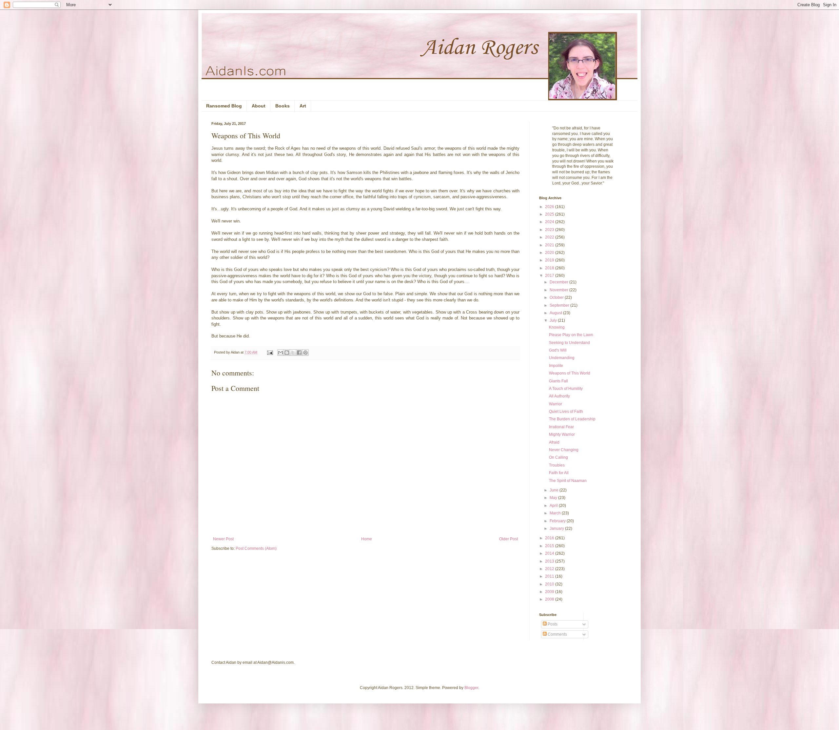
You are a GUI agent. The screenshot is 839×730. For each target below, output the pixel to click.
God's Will (558, 350)
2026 (550, 206)
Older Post (508, 539)
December (559, 282)
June (554, 490)
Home (366, 539)
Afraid (554, 442)
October (557, 297)
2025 (550, 214)
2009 (550, 591)
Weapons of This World (569, 373)
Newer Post (223, 539)
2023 (550, 229)
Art (303, 105)
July (554, 320)
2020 (550, 252)
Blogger (471, 687)
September (560, 305)
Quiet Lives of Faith (566, 411)
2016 (550, 538)
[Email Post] (269, 352)
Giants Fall (558, 381)
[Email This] (280, 352)
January (557, 528)
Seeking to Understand (569, 342)
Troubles (557, 465)
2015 (550, 546)
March (556, 513)
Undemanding (562, 357)
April (554, 505)
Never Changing (563, 450)
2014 (550, 553)
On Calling (558, 457)
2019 (550, 260)
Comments (557, 634)
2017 (550, 275)
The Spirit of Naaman (568, 480)
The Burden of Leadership (572, 419)
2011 (550, 576)
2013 (550, 561)
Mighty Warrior (562, 434)
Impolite (556, 365)
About (258, 105)
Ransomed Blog (224, 105)
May (554, 497)
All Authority (559, 396)
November (559, 290)
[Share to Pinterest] (305, 352)
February (558, 521)
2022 (550, 237)
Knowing (557, 327)
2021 (550, 245)
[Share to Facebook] (299, 352)
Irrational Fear (561, 427)
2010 (550, 584)
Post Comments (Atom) (256, 548)
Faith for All (559, 473)
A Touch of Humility (566, 388)
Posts (552, 624)
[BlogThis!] (286, 352)
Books (282, 105)
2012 (550, 569)
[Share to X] (293, 352)
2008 (550, 599)
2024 (550, 222)
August (556, 313)
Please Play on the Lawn (571, 335)
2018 (550, 268)
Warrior (555, 404)
